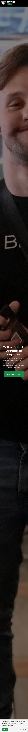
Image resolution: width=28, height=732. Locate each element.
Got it (5, 729)
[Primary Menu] (24, 3)
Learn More (22, 729)
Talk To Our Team (14, 374)
